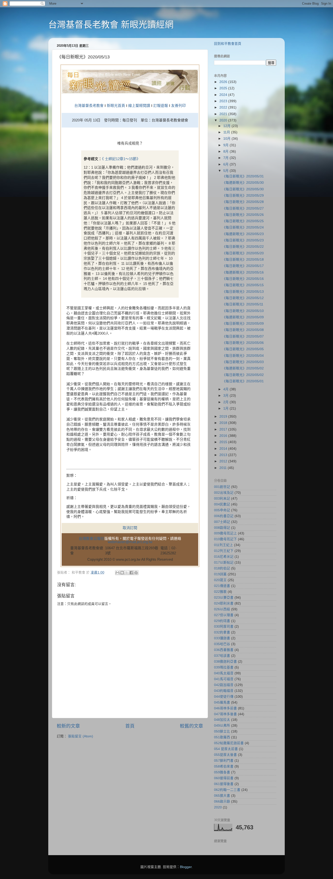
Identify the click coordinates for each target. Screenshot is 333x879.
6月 (226, 164)
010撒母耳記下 (225, 539)
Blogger (186, 867)
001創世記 (222, 487)
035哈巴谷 (222, 644)
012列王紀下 (224, 551)
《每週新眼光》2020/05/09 (243, 317)
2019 (223, 416)
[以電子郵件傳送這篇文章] (117, 572)
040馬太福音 (224, 673)
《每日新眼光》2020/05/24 (243, 227)
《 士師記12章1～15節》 (121, 159)
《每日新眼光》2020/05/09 (243, 323)
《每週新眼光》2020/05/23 (243, 234)
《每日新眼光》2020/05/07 (243, 336)
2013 (223, 455)
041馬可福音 (224, 679)
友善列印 (178, 106)
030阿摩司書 (224, 626)
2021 (223, 114)
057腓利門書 (224, 760)
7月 (226, 158)
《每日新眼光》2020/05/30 (243, 189)
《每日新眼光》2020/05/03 (243, 362)
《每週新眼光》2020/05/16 (243, 272)
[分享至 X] (126, 572)
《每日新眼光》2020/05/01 (243, 381)
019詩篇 (220, 574)
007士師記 (222, 522)
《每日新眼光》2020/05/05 (243, 349)
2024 (223, 95)
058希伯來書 (224, 766)
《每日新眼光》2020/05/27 (243, 208)
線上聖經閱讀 (138, 106)
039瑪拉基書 (224, 667)
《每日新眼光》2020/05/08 (243, 330)
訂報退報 (160, 106)
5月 (226, 171)
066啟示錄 (222, 801)
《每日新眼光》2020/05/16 (243, 279)
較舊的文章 (191, 726)
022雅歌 (220, 592)
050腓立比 (222, 731)
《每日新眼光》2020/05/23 (243, 240)
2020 (223, 120)
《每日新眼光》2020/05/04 (243, 355)
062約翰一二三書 (227, 790)
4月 (226, 389)
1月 (226, 408)
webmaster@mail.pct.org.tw (130, 542)
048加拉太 (222, 720)
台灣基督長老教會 (89, 106)
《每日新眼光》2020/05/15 (243, 285)
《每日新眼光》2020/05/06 (243, 343)
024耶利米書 (224, 603)
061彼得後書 (224, 784)
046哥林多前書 (225, 708)
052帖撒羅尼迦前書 (229, 743)
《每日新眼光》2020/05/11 (242, 304)
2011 (223, 468)
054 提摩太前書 (226, 749)
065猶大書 (222, 795)
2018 (223, 423)
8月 (226, 151)
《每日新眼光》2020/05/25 (243, 221)
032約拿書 (222, 632)
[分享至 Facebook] (131, 572)
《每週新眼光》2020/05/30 (243, 182)
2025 (223, 88)
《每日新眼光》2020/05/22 (243, 246)
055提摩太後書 (225, 755)
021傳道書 (222, 586)
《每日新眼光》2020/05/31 (243, 176)
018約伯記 (222, 568)
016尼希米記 (224, 557)
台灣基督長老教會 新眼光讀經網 (111, 25)
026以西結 (222, 609)
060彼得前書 (224, 778)
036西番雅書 (224, 650)
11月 (227, 132)
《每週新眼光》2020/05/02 (243, 368)
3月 (226, 395)
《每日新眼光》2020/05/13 (243, 291)
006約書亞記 (224, 516)
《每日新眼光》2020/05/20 (243, 253)
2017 (223, 429)
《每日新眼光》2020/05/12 (243, 298)
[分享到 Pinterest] (136, 572)
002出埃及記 (224, 492)
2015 (223, 442)
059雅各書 (222, 772)
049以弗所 (222, 725)
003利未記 (222, 498)
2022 (223, 107)
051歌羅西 (222, 737)
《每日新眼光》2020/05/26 (243, 215)
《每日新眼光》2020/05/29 (243, 195)
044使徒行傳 (224, 696)
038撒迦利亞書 (225, 661)
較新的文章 (68, 726)
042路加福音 (224, 685)
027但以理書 (224, 615)
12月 (227, 126)
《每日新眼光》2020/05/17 (243, 266)
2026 (223, 82)
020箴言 (220, 580)
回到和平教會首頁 (227, 44)
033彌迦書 (222, 638)
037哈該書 (222, 656)
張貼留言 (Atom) (80, 736)
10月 (227, 138)
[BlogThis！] (122, 572)
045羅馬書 (222, 702)
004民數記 (222, 504)
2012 (223, 461)
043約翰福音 (224, 691)
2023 (223, 101)
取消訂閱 (130, 528)
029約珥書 (222, 621)
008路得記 (222, 528)
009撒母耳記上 (225, 533)
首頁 (130, 726)
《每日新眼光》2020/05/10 (243, 311)
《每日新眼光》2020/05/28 (243, 202)
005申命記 (222, 510)
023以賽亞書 (224, 597)
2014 (223, 448)
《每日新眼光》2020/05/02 (243, 375)
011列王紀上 (223, 545)
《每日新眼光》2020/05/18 (243, 259)
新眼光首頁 (116, 106)
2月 (226, 402)
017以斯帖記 (224, 562)
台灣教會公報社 (91, 538)
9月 (226, 145)
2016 (223, 436)
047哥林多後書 (225, 714)
